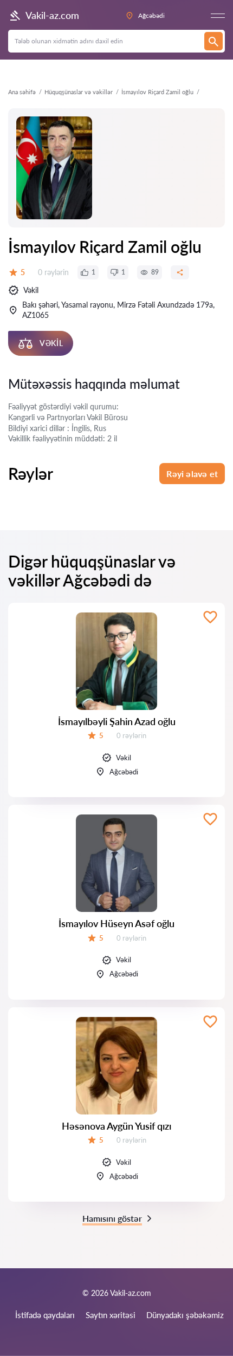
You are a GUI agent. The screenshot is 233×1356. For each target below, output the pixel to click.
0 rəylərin (53, 272)
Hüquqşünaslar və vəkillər (78, 91)
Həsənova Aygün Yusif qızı (116, 1126)
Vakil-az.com (52, 15)
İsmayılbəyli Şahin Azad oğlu (117, 721)
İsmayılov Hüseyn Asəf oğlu (116, 923)
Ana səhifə (22, 91)
